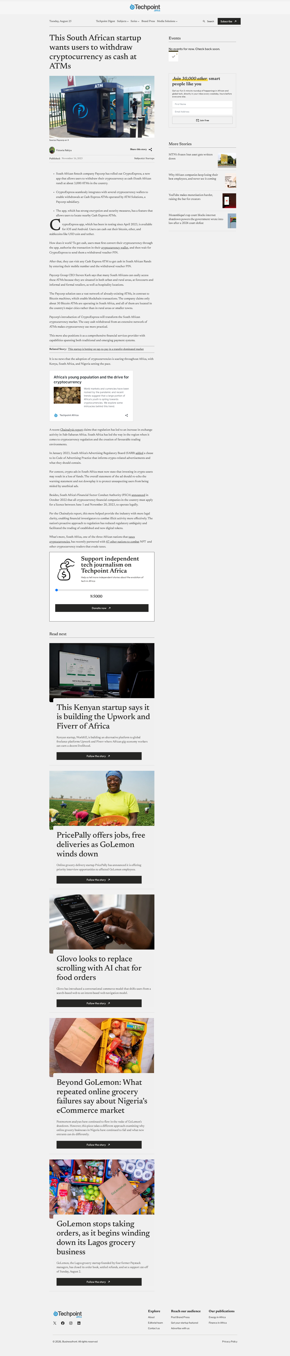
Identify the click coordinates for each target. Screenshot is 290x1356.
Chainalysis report (71, 429)
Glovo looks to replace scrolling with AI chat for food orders (99, 968)
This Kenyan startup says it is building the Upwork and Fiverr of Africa (103, 717)
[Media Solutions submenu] (177, 21)
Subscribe (226, 21)
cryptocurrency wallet (114, 247)
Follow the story (96, 756)
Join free (204, 120)
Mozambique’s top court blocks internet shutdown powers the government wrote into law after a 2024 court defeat (196, 219)
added (139, 453)
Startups (150, 158)
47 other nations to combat (122, 541)
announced (138, 495)
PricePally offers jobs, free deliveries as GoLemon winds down (101, 845)
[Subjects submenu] (128, 21)
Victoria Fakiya (64, 150)
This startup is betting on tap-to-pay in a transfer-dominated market (106, 349)
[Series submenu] (138, 21)
